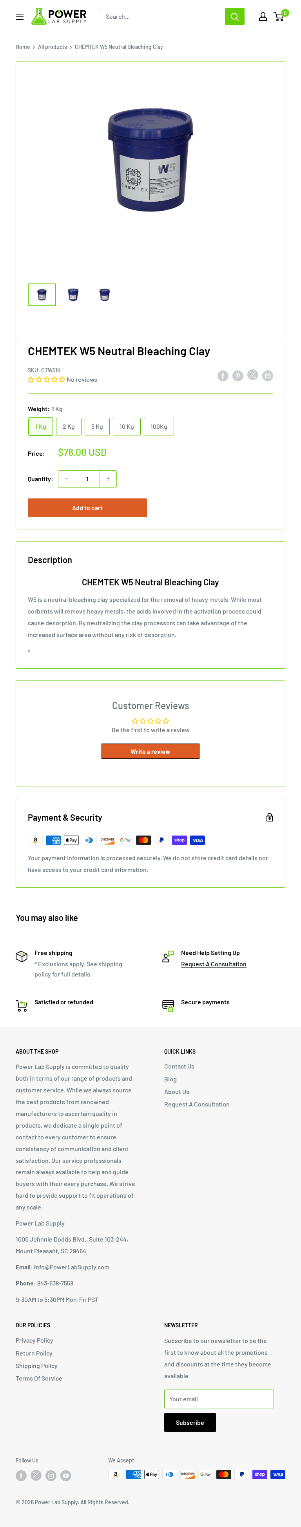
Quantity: (40, 478)
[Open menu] (20, 17)
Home (23, 46)
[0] (279, 16)
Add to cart (87, 507)
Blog (170, 1079)
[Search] (235, 16)
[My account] (263, 16)
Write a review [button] (150, 751)
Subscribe (190, 1422)
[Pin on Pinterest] (237, 375)
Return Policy (34, 1353)
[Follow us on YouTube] (65, 1475)
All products (52, 46)
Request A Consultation (214, 963)
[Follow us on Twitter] (36, 1477)
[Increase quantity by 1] (108, 479)
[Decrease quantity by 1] (66, 479)
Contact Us (179, 1066)
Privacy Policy (34, 1340)
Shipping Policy (37, 1365)
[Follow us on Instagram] (50, 1475)
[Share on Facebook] (223, 375)
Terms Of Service (39, 1378)
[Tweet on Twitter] (252, 376)
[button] (47, 379)
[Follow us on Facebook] (21, 1475)
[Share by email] (267, 375)
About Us (176, 1091)
